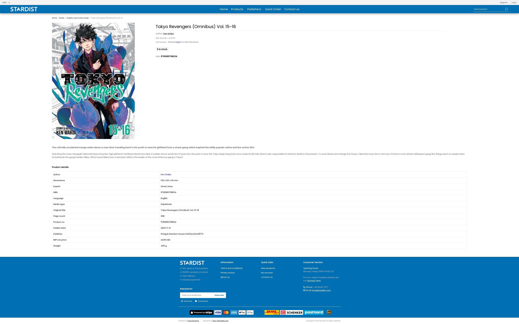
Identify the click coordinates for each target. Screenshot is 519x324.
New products (268, 268)
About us (225, 277)
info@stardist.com (321, 290)
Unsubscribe (203, 301)
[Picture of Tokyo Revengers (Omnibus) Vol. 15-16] (93, 81)
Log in (514, 2)
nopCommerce (193, 321)
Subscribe (219, 295)
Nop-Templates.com (220, 321)
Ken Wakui (168, 33)
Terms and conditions (231, 268)
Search (507, 9)
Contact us (267, 277)
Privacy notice (228, 272)
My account (267, 272)
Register (503, 2)
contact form (314, 280)
